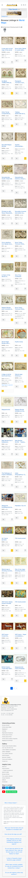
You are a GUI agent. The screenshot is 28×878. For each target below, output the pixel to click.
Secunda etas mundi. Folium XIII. (7, 178)
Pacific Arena (19, 342)
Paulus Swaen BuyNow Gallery (9, 745)
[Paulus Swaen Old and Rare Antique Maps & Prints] (11, 4)
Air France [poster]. (5, 539)
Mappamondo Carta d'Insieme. (20, 667)
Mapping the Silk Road (7, 740)
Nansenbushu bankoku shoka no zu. (20, 179)
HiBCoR (4, 779)
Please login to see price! (7, 385)
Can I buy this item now (7, 747)
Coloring (4, 731)
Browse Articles (5, 725)
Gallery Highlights (6, 751)
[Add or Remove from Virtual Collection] (12, 62)
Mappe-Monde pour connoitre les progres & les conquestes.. (7, 310)
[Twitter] (6, 788)
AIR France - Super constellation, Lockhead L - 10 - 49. (20, 637)
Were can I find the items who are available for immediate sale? (14, 828)
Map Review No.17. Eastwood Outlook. (7, 442)
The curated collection (7, 753)
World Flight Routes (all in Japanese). (5, 343)
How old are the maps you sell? (13, 834)
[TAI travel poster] (20, 538)
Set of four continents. (18, 275)
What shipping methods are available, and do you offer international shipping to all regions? (14, 841)
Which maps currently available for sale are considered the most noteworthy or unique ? (14, 866)
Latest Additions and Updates (9, 749)
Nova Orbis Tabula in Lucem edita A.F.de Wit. (20, 50)
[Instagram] (13, 788)
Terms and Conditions (7, 759)
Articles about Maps (6, 727)
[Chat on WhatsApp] (11, 791)
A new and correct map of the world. (7, 49)
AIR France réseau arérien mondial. (7, 602)
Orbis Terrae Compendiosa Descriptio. (6, 113)
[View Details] (3, 62)
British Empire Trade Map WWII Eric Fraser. (7, 668)
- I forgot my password (7, 770)
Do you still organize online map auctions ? (14, 873)
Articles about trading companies (9, 738)
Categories (4, 16)
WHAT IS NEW (5, 772)
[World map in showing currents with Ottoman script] (7, 572)
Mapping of (4, 729)
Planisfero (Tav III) (20, 505)
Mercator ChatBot (6, 757)
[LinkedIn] (10, 788)
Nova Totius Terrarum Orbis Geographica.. (19, 244)
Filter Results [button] (13, 9)
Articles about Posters (7, 734)
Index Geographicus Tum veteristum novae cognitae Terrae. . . (20, 475)
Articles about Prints (6, 736)
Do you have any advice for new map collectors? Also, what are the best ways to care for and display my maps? (14, 851)
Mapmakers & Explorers (7, 732)
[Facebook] (3, 788)
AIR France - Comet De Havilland (5, 636)
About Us (4, 766)
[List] (5, 31)
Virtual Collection (6, 778)
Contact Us (4, 761)
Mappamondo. (6, 409)
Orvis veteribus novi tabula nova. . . (7, 244)
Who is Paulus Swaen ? (11, 803)
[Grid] (5, 29)
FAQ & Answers (5, 755)
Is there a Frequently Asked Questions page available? (14, 859)
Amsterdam (4, 781)
